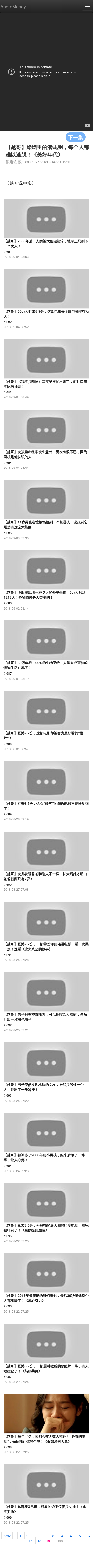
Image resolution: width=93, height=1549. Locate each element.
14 (70, 1535)
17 (30, 1540)
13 (61, 1535)
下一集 (75, 137)
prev (7, 1535)
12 (52, 1535)
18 (39, 1540)
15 (79, 1535)
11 (43, 1535)
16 (88, 1535)
